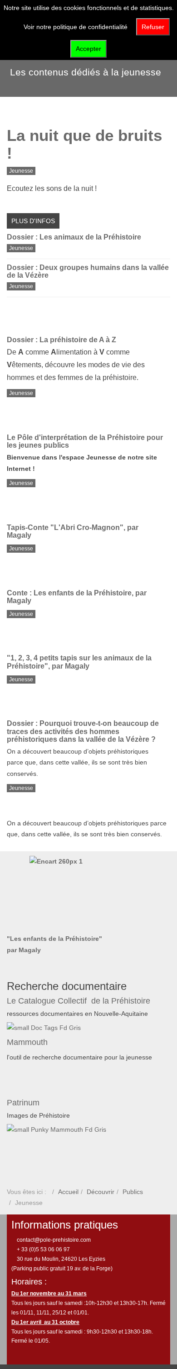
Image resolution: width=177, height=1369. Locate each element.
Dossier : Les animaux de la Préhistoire (74, 237)
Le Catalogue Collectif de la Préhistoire (78, 1000)
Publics (133, 1191)
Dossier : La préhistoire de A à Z (61, 340)
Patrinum (24, 1102)
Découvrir (100, 1191)
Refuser (153, 26)
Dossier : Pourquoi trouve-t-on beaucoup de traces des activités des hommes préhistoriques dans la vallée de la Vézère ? (83, 731)
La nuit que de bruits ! (84, 144)
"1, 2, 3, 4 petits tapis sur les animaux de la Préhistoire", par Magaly (79, 662)
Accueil (68, 1191)
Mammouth (28, 1042)
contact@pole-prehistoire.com (53, 1240)
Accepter (88, 48)
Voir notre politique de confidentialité (76, 26)
